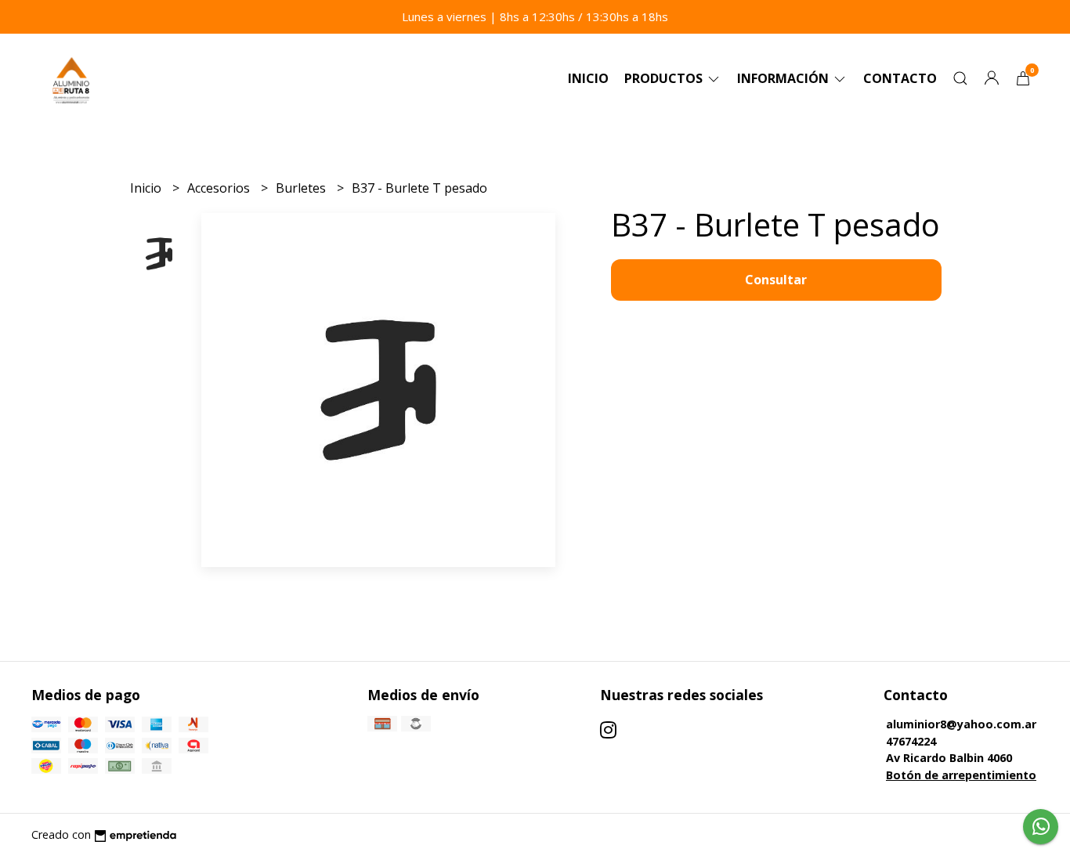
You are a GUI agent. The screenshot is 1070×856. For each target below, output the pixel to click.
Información (784, 78)
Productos (665, 78)
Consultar (776, 279)
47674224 (911, 741)
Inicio (588, 78)
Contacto (900, 78)
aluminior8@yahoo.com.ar (961, 724)
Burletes (302, 188)
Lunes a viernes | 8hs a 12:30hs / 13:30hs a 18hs (535, 16)
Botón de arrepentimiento (961, 775)
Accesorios (220, 188)
